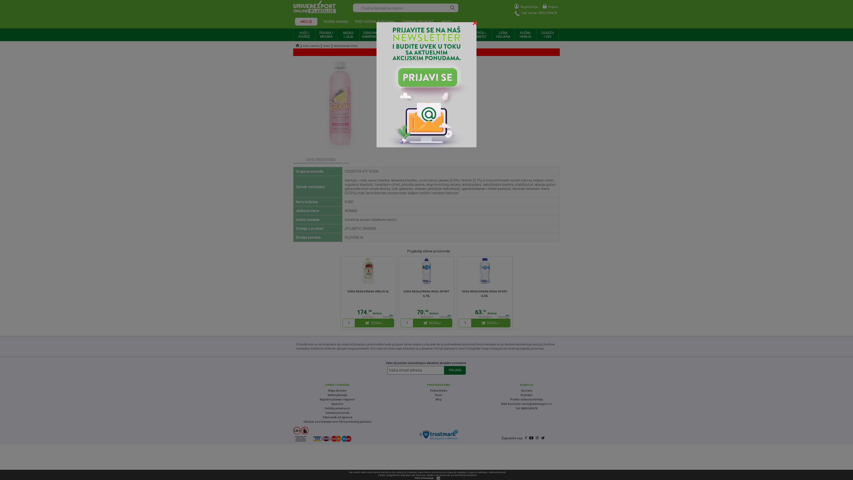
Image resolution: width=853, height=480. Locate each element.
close (475, 24)
